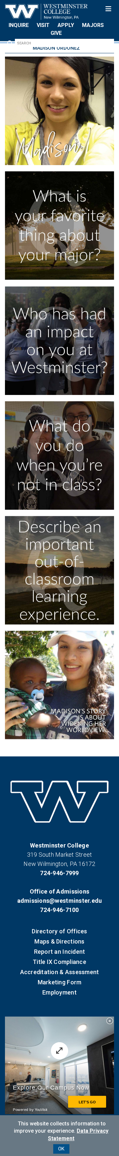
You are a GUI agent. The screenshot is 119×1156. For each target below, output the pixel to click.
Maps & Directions (59, 941)
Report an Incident (59, 951)
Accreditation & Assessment (59, 972)
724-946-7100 (59, 909)
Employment (59, 992)
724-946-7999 (59, 873)
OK (61, 1149)
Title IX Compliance (59, 961)
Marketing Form (60, 982)
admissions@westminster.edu (59, 900)
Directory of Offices (59, 931)
